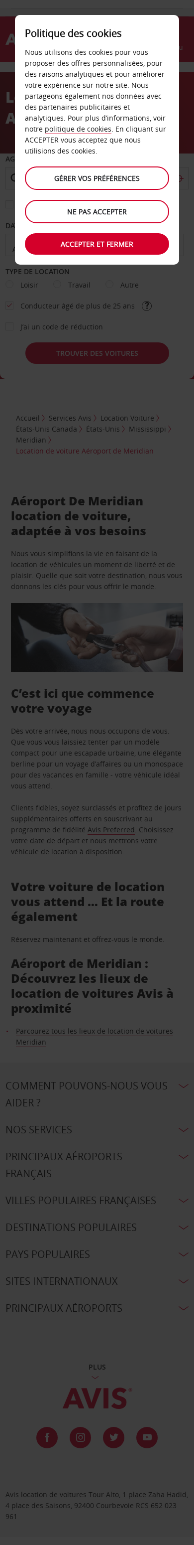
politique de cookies (78, 129)
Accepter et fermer (97, 244)
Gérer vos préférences (97, 178)
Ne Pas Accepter (97, 211)
